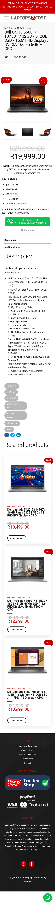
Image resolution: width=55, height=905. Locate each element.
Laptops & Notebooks (14, 28)
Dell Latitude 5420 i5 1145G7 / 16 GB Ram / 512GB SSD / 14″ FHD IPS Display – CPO (26, 512)
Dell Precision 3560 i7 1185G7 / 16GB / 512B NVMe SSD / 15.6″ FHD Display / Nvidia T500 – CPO (27, 605)
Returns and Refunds (27, 754)
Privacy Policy (27, 759)
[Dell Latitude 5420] (27, 478)
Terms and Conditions (27, 746)
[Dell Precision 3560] (27, 569)
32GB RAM (11, 392)
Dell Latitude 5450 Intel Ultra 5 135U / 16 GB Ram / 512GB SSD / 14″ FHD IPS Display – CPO (27, 694)
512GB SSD (11, 398)
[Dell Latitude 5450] (27, 661)
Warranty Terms (27, 750)
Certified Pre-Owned (12, 406)
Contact (27, 763)
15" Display (11, 386)
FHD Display (12, 423)
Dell (29, 28)
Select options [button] (16, 538)
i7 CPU (9, 429)
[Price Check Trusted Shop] (27, 782)
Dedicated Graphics (11, 415)
